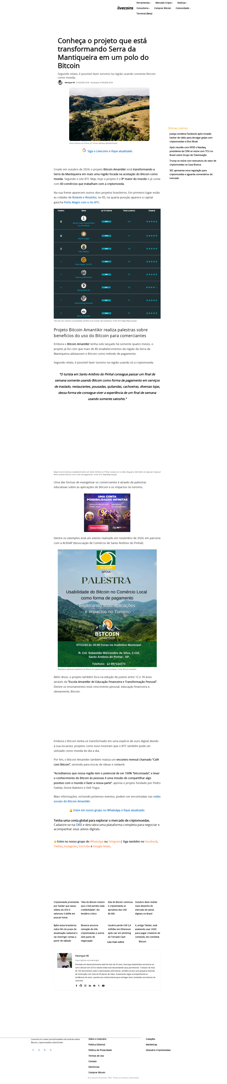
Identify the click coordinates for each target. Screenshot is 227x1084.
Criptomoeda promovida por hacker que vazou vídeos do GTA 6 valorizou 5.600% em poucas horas (66, 910)
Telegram (114, 841)
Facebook (151, 841)
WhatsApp (96, 841)
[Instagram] (85, 985)
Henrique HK (70, 82)
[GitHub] (81, 985)
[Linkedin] (90, 985)
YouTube (84, 846)
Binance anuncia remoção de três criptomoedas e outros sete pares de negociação (92, 933)
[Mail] (94, 985)
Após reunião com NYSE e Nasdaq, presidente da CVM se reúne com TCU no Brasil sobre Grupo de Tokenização (191, 151)
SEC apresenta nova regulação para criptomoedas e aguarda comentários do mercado (191, 174)
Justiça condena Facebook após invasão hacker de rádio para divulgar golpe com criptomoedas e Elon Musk (191, 137)
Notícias (126, 945)
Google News (101, 846)
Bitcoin (142, 941)
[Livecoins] (125, 8)
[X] (99, 985)
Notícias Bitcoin (63, 945)
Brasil (77, 945)
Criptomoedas (112, 945)
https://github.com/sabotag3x (87, 960)
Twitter (58, 846)
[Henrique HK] (61, 82)
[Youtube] (103, 985)
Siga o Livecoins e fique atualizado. (110, 151)
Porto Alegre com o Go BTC (81, 202)
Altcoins (132, 941)
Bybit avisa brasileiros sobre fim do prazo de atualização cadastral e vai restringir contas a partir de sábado (66, 933)
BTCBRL (86, 945)
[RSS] (45, 1050)
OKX (79, 825)
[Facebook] (76, 985)
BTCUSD (97, 945)
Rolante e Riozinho (84, 197)
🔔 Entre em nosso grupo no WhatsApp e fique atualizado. (107, 810)
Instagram (70, 846)
